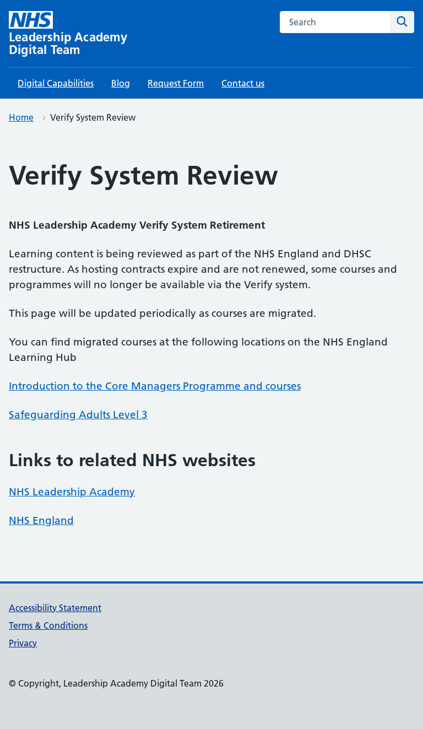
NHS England (41, 520)
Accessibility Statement (55, 607)
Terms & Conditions (48, 625)
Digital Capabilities (56, 83)
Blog (120, 83)
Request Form (176, 83)
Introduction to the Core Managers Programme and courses (155, 386)
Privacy (23, 643)
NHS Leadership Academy (72, 491)
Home (21, 117)
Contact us (242, 83)
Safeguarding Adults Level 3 (78, 414)
